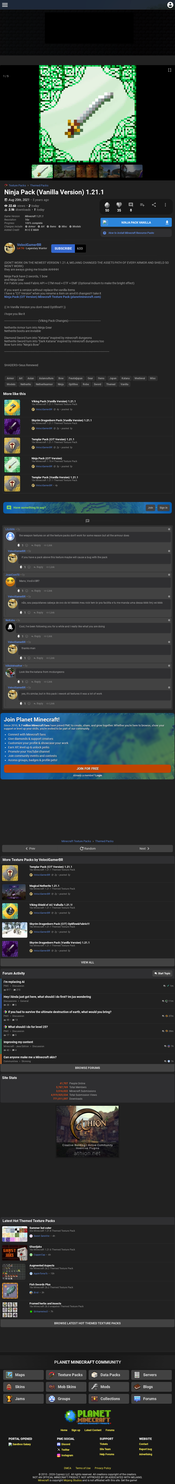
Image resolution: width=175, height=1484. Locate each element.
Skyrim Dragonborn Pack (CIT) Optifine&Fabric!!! (59, 923)
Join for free (88, 769)
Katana (126, 378)
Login (98, 775)
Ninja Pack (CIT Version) (47, 458)
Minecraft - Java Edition (16, 1046)
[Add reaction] (27, 545)
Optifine (73, 384)
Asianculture (46, 378)
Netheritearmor (44, 384)
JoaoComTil (12, 574)
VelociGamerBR (29, 245)
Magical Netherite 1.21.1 (44, 885)
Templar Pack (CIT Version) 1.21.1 (53, 439)
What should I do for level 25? (28, 1027)
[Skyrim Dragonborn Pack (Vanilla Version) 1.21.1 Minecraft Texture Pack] (16, 427)
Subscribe (63, 248)
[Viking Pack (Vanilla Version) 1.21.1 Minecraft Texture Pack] (16, 408)
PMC (6, 986)
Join (150, 507)
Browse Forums (87, 1068)
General (24, 1001)
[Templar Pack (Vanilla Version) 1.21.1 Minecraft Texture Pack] (16, 484)
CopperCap (39, 1254)
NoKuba (10, 620)
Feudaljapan (76, 378)
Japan (113, 378)
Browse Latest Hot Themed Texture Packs (87, 1323)
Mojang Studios (73, 1480)
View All (87, 962)
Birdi (36, 1292)
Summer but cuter (40, 1227)
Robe (86, 384)
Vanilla (124, 384)
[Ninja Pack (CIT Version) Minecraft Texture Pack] (16, 465)
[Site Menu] (5, 5)
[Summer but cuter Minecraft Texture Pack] (14, 1234)
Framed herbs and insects (45, 1303)
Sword (97, 384)
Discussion (18, 986)
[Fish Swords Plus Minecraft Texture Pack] (14, 1291)
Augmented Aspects (41, 1265)
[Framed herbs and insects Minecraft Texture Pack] (14, 1310)
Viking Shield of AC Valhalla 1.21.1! (51, 904)
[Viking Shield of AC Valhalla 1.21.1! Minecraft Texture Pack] (14, 911)
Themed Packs (39, 185)
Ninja (61, 384)
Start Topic (164, 973)
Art (20, 378)
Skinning (26, 1061)
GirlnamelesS (41, 1311)
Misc (153, 378)
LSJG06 (10, 529)
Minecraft (43, 1480)
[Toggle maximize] (169, 70)
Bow (61, 378)
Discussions (10, 1001)
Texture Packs (17, 185)
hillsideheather (14, 665)
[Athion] (87, 1157)
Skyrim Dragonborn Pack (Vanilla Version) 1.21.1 (62, 420)
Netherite (25, 384)
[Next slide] (166, 115)
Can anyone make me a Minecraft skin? (30, 1057)
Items (101, 378)
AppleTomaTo (41, 1273)
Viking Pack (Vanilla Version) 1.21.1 (54, 401)
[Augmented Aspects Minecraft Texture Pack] (14, 1272)
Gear (90, 378)
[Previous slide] (8, 115)
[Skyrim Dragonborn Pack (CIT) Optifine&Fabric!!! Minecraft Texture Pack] (14, 930)
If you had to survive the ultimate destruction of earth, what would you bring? (59, 1012)
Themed (110, 384)
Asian (31, 378)
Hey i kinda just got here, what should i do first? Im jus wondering (47, 996)
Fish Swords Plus (40, 1284)
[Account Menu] (170, 5)
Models (11, 384)
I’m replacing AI (14, 981)
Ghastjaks (35, 1246)
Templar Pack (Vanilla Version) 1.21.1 (55, 477)
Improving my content (18, 1042)
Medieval (140, 378)
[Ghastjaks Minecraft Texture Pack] (14, 1253)
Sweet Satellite (42, 1236)
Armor (10, 378)
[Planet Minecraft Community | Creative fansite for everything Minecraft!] (87, 1416)
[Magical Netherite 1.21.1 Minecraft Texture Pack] (14, 892)
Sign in (164, 507)
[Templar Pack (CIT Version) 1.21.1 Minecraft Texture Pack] (16, 446)
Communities (11, 1061)
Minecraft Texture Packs (76, 841)
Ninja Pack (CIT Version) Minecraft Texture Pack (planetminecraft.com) (52, 297)
